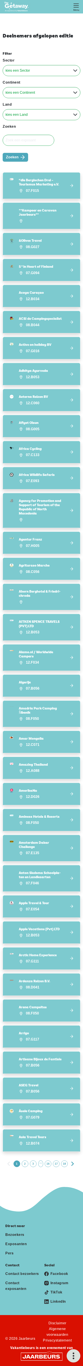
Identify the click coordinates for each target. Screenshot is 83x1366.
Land (7, 104)
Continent (11, 82)
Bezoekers (14, 1235)
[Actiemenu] (73, 1355)
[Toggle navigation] (76, 6)
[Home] (18, 7)
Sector (8, 60)
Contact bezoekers (22, 1274)
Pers (9, 1253)
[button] (41, 185)
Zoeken (9, 126)
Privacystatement (57, 1340)
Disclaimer (57, 1323)
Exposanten (16, 1244)
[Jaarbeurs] (41, 1356)
